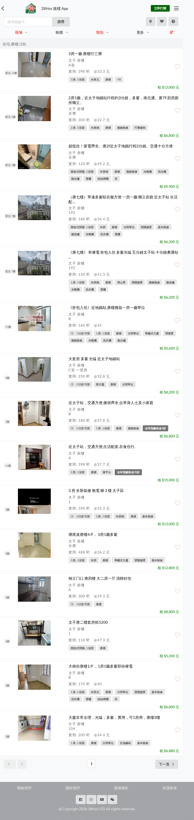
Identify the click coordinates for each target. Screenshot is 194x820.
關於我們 (73, 788)
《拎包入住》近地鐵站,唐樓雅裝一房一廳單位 (106, 307)
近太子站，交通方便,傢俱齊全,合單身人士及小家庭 (110, 402)
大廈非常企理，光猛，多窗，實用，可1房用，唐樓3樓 (114, 717)
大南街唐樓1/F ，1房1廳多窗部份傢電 (100, 666)
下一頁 (164, 764)
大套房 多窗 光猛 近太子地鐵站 (94, 358)
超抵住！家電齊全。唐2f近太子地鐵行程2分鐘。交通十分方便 (120, 146)
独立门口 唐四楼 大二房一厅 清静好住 (99, 578)
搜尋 (60, 21)
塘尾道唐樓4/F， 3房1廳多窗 (92, 534)
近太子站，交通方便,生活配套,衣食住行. (101, 446)
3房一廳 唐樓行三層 (85, 53)
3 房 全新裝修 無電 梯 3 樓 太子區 (96, 490)
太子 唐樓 (76, 60)
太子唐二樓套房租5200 (88, 622)
